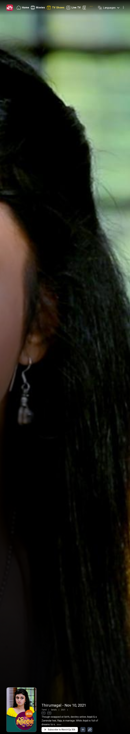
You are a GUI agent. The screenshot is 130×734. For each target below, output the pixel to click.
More (59, 725)
